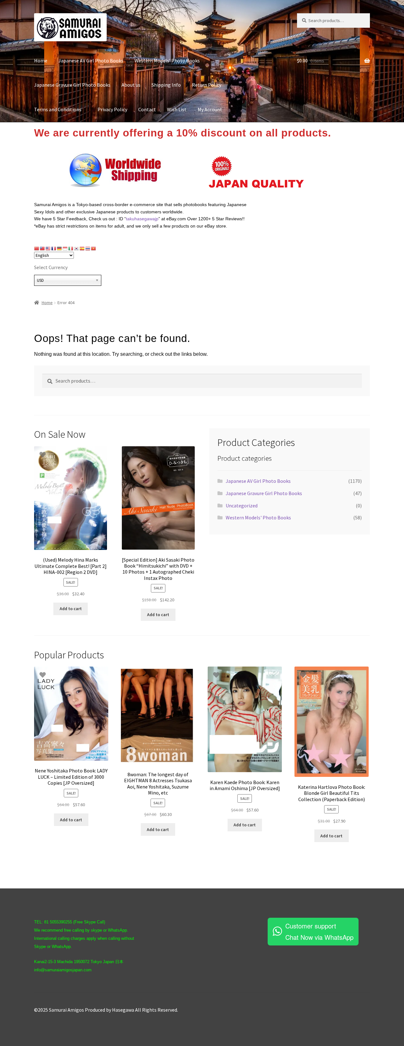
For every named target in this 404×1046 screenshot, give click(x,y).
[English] (48, 248)
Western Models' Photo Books (258, 517)
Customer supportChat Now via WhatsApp (319, 931)
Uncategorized (242, 505)
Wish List (177, 109)
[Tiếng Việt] (94, 248)
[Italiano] (71, 248)
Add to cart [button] (71, 608)
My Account (210, 109)
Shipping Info (166, 85)
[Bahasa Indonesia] (65, 248)
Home (40, 60)
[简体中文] (37, 248)
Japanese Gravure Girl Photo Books (72, 85)
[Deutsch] (59, 248)
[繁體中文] (42, 248)
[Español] (82, 248)
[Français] (54, 248)
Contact (147, 109)
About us (131, 85)
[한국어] (77, 248)
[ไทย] (88, 248)
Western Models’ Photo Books (167, 60)
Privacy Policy (112, 109)
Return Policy (206, 85)
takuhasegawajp (142, 218)
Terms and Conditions (60, 109)
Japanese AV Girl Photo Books (90, 60)
